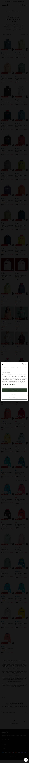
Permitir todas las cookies (14, 390)
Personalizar (14, 394)
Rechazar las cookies (14, 397)
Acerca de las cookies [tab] (22, 367)
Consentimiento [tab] (5, 367)
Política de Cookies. (10, 384)
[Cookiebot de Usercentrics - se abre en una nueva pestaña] (21, 364)
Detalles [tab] (13, 367)
